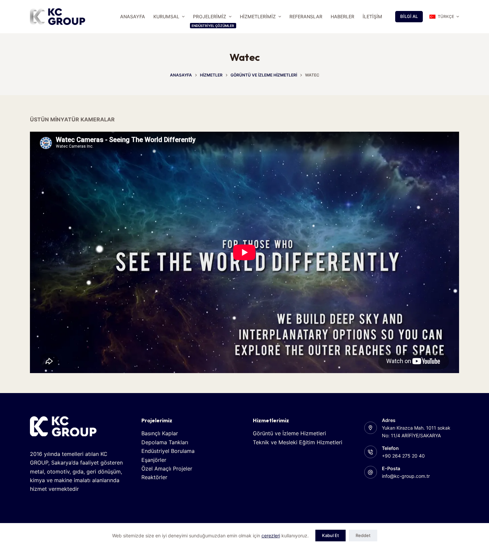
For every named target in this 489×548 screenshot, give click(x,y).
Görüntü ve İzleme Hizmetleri (289, 433)
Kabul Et (330, 535)
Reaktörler (154, 477)
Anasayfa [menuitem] (132, 16)
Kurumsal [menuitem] (166, 16)
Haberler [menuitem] (342, 16)
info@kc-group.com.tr (406, 476)
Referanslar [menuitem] (305, 16)
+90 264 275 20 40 (403, 456)
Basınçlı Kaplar (159, 433)
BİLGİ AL (409, 16)
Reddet (363, 535)
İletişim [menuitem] (372, 16)
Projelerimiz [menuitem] (213, 21)
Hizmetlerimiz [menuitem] (258, 16)
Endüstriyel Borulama (168, 451)
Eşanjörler (153, 460)
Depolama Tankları (164, 442)
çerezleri (270, 535)
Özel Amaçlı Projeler (166, 468)
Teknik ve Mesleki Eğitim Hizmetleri (297, 442)
